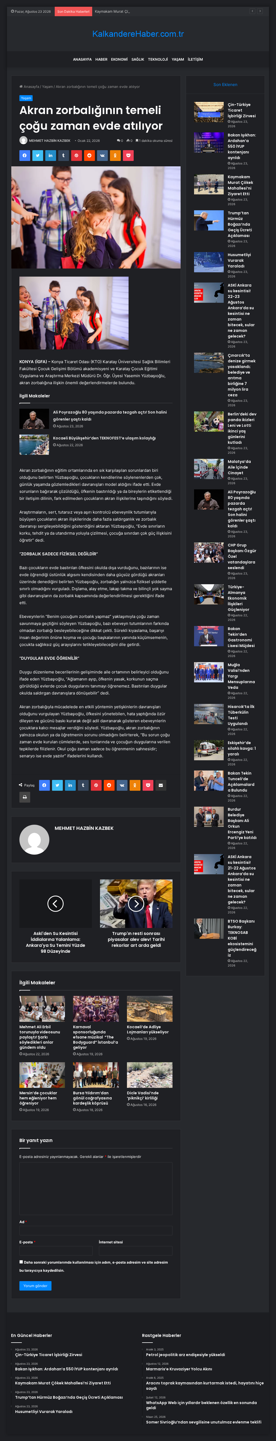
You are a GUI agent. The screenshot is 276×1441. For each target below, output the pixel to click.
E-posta (27, 1242)
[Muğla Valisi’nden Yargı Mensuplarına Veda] (209, 672)
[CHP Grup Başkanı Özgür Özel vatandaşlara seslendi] (209, 552)
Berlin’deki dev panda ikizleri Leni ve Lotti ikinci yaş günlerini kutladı (242, 428)
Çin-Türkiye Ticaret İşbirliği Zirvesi (242, 110)
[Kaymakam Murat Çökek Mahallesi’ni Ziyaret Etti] (209, 184)
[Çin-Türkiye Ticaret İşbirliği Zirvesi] (209, 112)
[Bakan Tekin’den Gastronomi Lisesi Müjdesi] (209, 636)
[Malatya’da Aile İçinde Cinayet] (209, 469)
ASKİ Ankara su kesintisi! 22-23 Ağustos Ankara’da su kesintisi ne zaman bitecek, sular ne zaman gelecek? (241, 311)
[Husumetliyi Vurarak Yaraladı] (209, 262)
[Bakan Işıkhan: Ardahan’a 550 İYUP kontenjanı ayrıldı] (209, 142)
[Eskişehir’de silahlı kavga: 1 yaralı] (209, 750)
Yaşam (178, 59)
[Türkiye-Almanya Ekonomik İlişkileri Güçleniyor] (209, 594)
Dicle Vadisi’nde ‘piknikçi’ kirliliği (143, 1095)
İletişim (195, 59)
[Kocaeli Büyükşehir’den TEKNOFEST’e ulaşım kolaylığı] (34, 445)
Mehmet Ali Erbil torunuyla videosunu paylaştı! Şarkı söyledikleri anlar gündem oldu (39, 1037)
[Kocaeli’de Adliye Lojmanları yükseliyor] (150, 1009)
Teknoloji (158, 59)
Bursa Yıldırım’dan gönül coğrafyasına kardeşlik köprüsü (92, 1098)
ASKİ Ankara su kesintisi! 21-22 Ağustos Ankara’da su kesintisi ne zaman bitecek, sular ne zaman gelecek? (242, 879)
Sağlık (138, 59)
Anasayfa (82, 59)
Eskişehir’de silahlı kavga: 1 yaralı (242, 748)
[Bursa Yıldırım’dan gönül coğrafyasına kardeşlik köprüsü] (96, 1075)
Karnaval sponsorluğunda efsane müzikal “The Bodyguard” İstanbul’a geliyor (95, 1037)
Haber (101, 59)
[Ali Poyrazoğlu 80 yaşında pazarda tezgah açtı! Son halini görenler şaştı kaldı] (34, 419)
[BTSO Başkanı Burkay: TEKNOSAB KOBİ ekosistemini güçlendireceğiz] (209, 929)
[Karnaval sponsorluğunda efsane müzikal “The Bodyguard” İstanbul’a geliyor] (96, 1009)
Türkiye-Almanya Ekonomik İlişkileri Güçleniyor (238, 598)
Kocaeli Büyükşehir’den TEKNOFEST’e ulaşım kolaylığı (104, 438)
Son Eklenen (225, 84)
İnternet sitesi (111, 1242)
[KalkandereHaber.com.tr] (138, 33)
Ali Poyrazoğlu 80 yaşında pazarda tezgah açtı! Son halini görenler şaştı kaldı (242, 509)
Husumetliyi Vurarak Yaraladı (239, 260)
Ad (23, 1222)
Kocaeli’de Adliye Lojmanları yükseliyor (148, 1029)
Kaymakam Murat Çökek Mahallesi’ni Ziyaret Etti (135, 11)
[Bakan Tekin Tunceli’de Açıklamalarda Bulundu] (209, 781)
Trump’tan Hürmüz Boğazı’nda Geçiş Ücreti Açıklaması (240, 224)
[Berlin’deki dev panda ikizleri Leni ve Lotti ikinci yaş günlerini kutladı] (209, 421)
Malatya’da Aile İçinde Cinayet (239, 467)
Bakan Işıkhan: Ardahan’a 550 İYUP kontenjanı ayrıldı (242, 146)
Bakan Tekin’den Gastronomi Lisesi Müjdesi (241, 637)
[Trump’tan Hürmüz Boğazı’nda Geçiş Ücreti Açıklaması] (209, 220)
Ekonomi (119, 59)
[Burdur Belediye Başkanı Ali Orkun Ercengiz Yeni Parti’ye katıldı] (209, 817)
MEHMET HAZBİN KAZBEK (49, 141)
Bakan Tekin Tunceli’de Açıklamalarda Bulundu (241, 782)
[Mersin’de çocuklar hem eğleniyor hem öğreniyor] (42, 1075)
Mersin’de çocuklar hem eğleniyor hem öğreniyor (38, 1098)
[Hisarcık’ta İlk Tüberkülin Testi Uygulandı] (209, 714)
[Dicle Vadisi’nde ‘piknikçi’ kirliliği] (150, 1075)
